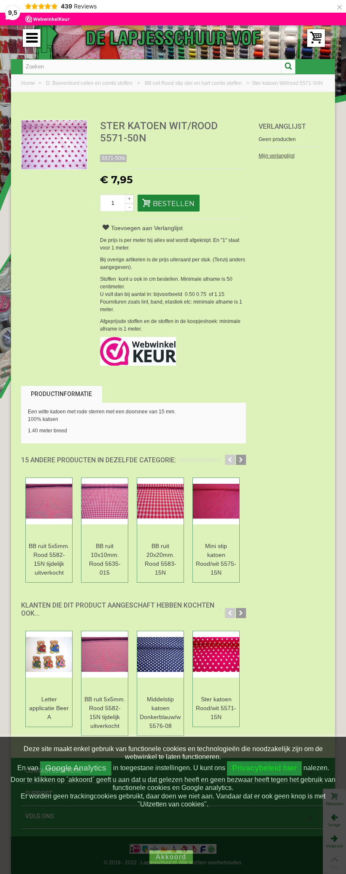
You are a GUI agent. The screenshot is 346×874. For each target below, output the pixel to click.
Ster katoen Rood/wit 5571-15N (216, 708)
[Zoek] (288, 67)
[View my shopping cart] (316, 38)
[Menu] (32, 38)
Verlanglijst (282, 126)
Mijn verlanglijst (277, 156)
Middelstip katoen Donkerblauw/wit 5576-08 (160, 712)
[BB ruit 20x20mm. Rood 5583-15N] (160, 508)
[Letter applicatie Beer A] (49, 661)
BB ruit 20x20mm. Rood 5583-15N (160, 559)
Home (28, 83)
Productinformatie (61, 394)
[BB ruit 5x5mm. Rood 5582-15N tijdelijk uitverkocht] (49, 508)
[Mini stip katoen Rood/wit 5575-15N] (216, 508)
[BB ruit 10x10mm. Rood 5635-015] (104, 508)
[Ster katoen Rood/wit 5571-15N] (216, 661)
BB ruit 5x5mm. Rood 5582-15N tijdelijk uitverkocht (49, 559)
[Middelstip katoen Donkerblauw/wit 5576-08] (160, 661)
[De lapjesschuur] (173, 38)
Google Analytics (75, 767)
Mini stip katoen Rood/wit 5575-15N (216, 559)
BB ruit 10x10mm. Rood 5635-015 (105, 559)
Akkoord (171, 856)
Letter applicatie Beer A (49, 708)
